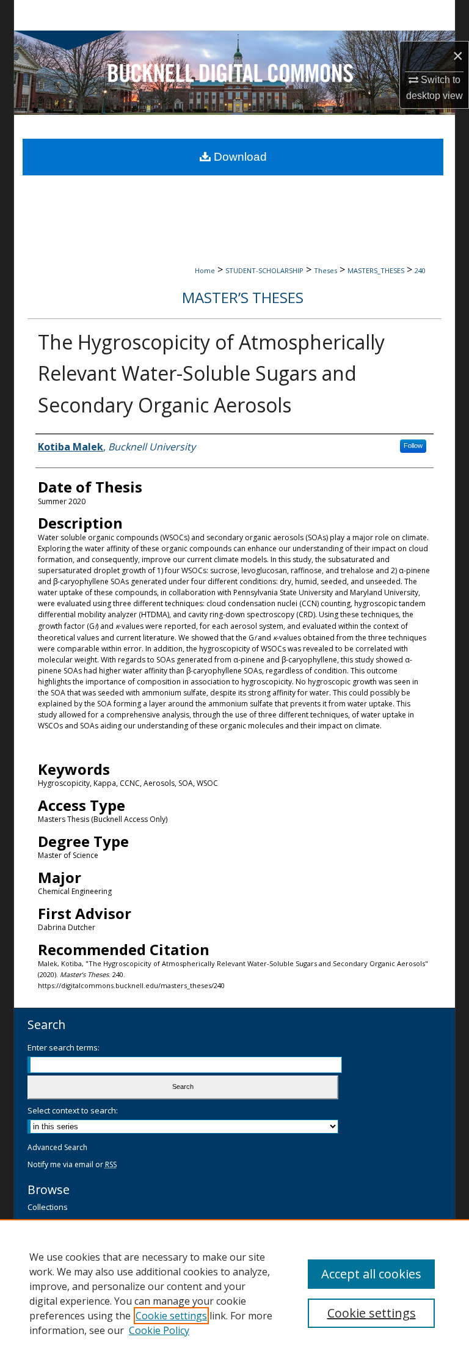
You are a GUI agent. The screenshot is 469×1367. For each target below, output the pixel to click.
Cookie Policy (159, 1330)
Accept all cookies (371, 1274)
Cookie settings (171, 1315)
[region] (234, 1293)
